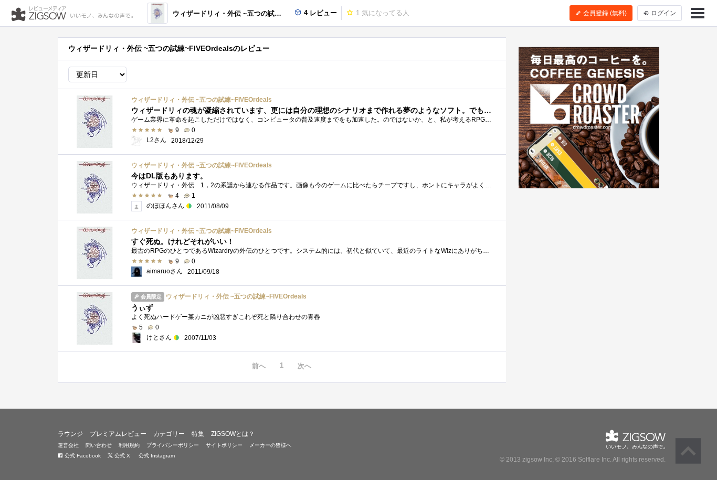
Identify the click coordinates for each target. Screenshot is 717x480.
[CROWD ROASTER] (589, 117)
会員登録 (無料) (604, 13)
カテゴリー (169, 434)
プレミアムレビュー (118, 434)
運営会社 (68, 445)
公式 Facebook (82, 455)
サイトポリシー (224, 445)
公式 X (121, 455)
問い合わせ (99, 445)
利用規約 (129, 445)
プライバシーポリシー (172, 445)
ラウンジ (70, 434)
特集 (198, 434)
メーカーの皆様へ (270, 445)
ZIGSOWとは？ (233, 434)
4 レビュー (319, 13)
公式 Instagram (156, 455)
